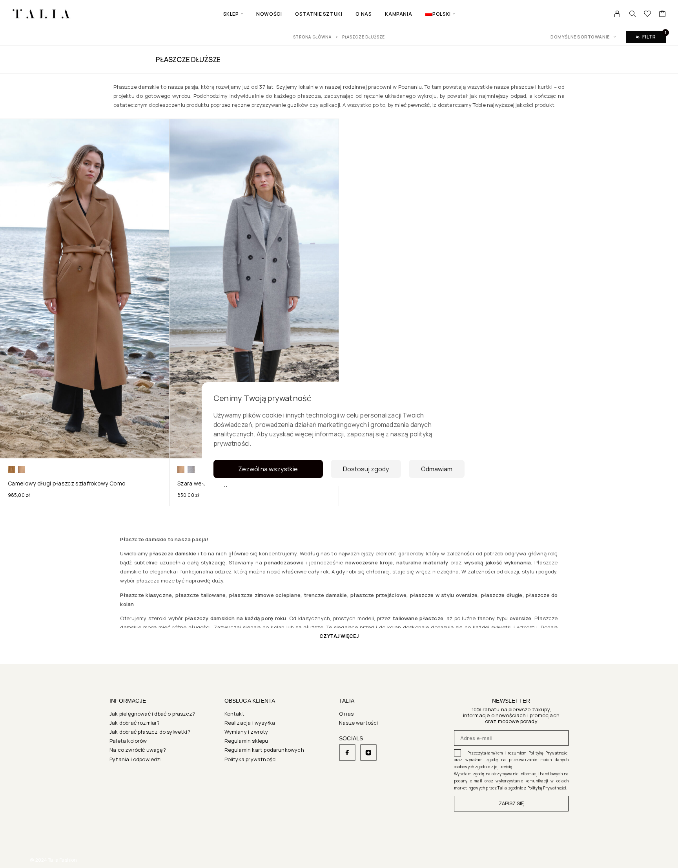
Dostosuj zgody (366, 469)
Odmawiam (436, 469)
